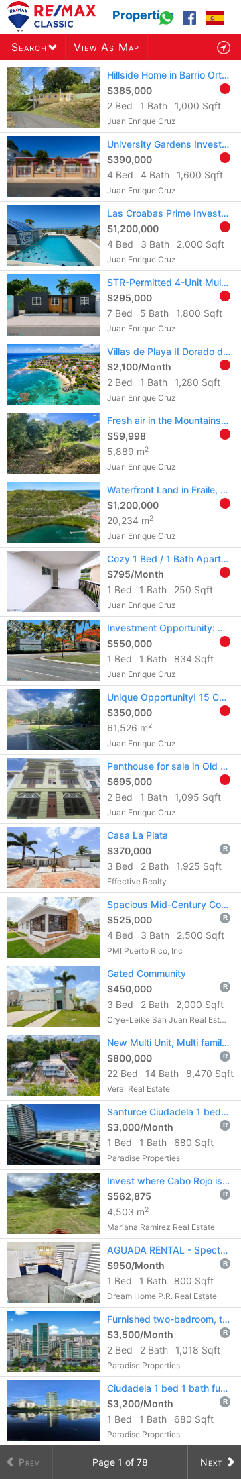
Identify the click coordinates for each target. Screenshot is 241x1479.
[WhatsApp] (167, 24)
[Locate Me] (224, 47)
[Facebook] (191, 24)
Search (29, 47)
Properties (143, 15)
